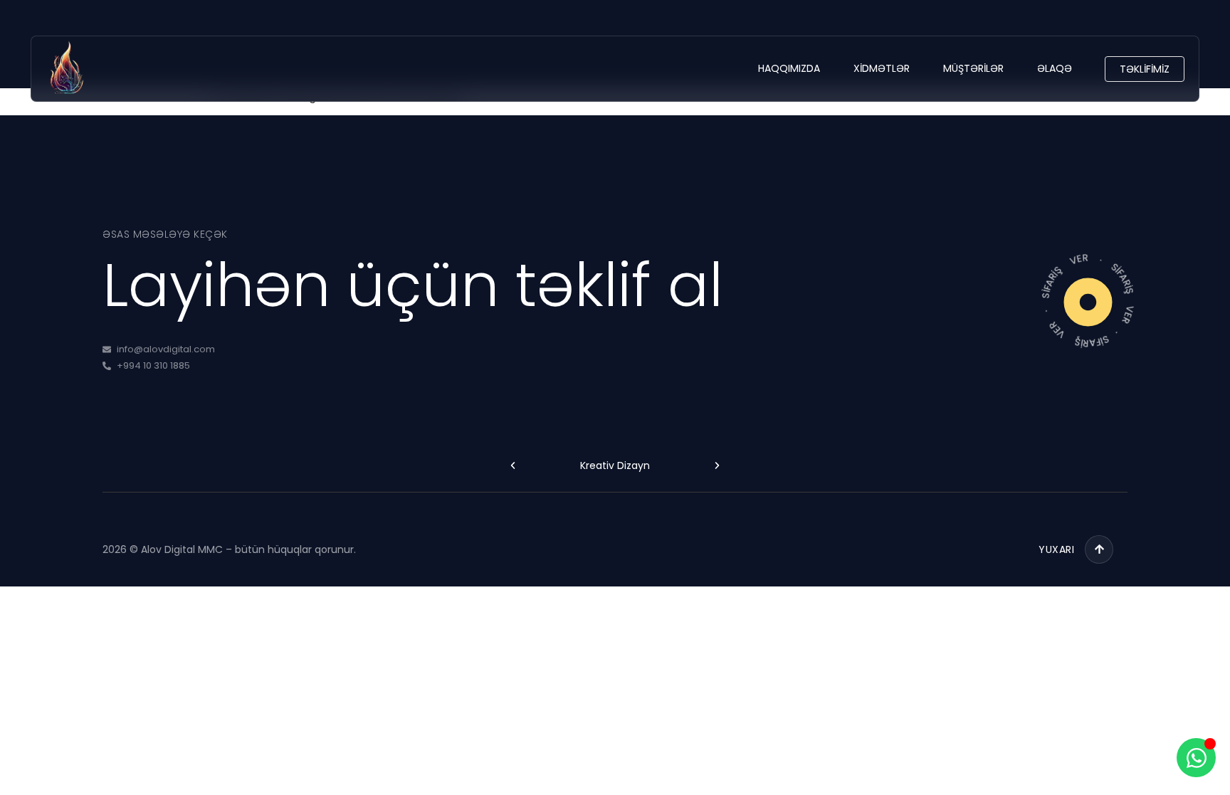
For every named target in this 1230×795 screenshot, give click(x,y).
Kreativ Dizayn (615, 465)
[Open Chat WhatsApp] (1196, 757)
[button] (512, 465)
